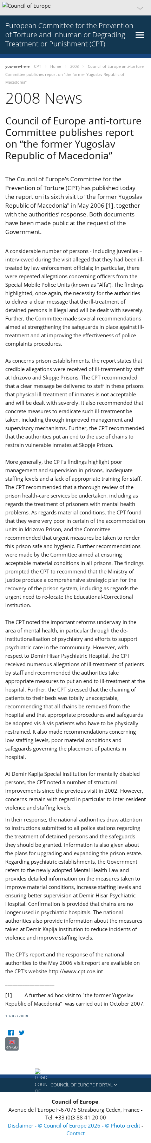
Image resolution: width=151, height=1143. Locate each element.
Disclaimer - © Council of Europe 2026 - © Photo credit (75, 1125)
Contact (75, 1133)
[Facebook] (10, 1032)
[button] (75, 7)
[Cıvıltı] (21, 1032)
